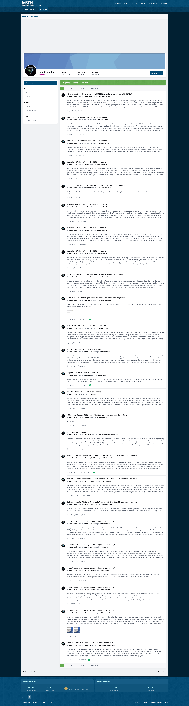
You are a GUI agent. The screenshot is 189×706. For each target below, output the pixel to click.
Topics (28, 93)
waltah (87, 164)
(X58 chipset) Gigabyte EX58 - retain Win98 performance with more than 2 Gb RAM (98, 415)
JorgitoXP (88, 645)
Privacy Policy (26, 702)
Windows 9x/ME (104, 96)
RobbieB (88, 434)
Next (82, 88)
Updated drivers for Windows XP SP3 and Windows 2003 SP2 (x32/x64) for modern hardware (102, 455)
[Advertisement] (94, 34)
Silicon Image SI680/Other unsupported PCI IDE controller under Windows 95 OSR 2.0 (99, 94)
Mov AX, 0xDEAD (91, 458)
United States (96, 74)
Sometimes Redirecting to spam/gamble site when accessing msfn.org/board (96, 185)
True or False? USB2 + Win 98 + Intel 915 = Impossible (87, 162)
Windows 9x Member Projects (108, 434)
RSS (50, 702)
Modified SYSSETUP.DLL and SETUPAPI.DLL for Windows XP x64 (91, 643)
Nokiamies (89, 96)
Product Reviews (31, 120)
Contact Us (35, 702)
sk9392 (87, 417)
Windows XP (105, 352)
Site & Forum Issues (104, 188)
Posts (28, 97)
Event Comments (31, 110)
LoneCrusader (73, 96)
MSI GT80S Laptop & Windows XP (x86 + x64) (84, 349)
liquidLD (88, 375)
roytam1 (88, 188)
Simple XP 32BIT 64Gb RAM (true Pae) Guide (83, 372)
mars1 (71, 687)
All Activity (29, 83)
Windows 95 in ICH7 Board (77, 432)
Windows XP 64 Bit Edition (107, 645)
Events (28, 107)
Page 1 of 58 (94, 88)
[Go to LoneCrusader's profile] (63, 95)
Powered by (158, 702)
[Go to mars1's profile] (66, 688)
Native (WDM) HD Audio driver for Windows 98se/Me (87, 117)
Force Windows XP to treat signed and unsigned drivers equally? (91, 521)
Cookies (43, 702)
